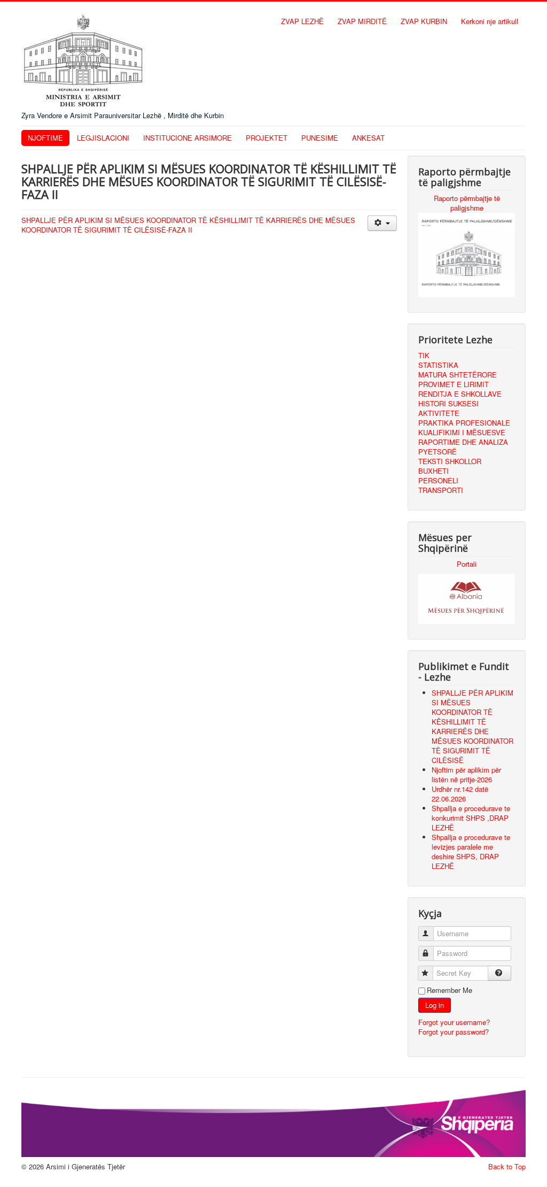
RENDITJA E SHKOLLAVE (460, 394)
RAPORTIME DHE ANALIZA (463, 442)
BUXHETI (433, 471)
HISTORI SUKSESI (448, 403)
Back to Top (507, 1166)
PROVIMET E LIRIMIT (453, 384)
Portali (466, 564)
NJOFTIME (45, 138)
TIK (423, 355)
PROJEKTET (266, 138)
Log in (434, 1005)
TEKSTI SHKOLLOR (449, 461)
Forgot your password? (453, 1032)
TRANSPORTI (440, 490)
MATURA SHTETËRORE (457, 374)
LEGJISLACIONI (103, 138)
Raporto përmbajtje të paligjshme (467, 203)
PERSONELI (438, 480)
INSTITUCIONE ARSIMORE (187, 138)
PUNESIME (319, 138)
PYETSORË (437, 451)
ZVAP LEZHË (302, 21)
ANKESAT (368, 138)
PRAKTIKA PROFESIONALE (464, 423)
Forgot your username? (454, 1022)
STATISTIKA (438, 365)
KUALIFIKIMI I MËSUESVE (461, 432)
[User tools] (382, 223)
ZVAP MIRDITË (362, 21)
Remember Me (449, 990)
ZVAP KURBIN (424, 21)
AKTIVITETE (438, 413)
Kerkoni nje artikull (489, 21)
